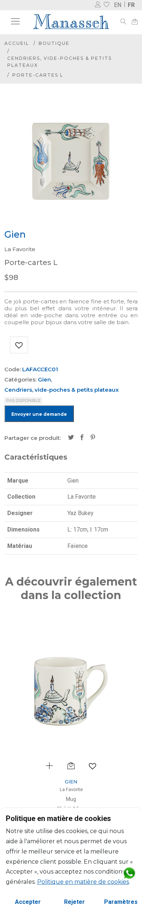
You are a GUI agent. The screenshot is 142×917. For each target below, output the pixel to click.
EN (117, 4)
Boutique (54, 43)
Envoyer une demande (39, 414)
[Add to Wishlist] (19, 345)
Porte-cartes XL (97, 799)
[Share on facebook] (82, 438)
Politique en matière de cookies (83, 881)
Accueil (16, 43)
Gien (44, 379)
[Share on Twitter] (71, 438)
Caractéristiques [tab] (35, 457)
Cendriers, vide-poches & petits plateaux (59, 61)
